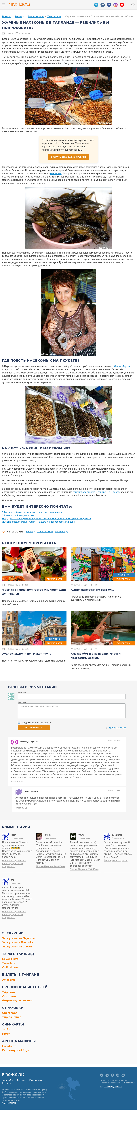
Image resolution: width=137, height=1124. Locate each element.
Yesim (6, 1029)
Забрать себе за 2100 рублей (68, 157)
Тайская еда (54, 16)
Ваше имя (22, 692)
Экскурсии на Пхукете (18, 938)
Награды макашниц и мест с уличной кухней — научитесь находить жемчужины (46, 518)
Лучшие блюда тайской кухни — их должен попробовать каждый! (38, 521)
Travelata (9, 963)
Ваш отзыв (22, 702)
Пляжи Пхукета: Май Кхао (50, 866)
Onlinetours (10, 967)
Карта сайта (7, 1080)
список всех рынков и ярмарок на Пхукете (96, 492)
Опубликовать (33, 728)
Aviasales (8, 979)
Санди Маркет (122, 366)
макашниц (56, 173)
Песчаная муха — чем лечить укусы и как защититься (14, 863)
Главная (6, 16)
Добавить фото (117, 727)
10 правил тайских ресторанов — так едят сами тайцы (32, 512)
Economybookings (15, 1050)
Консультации (35, 1080)
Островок (9, 996)
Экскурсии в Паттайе (17, 942)
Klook (6, 1033)
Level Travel (10, 959)
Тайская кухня (36, 16)
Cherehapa (10, 1013)
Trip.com (8, 992)
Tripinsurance (11, 1017)
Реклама (21, 1080)
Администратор (9, 1103)
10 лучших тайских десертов (18, 515)
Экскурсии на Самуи (17, 946)
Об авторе (6, 1083)
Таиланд (19, 16)
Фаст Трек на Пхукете (116, 860)
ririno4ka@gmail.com (113, 1086)
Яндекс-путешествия (17, 1000)
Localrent (9, 1046)
